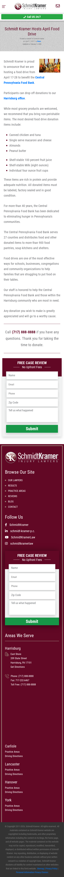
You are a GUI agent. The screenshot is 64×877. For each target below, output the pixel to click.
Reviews (12, 496)
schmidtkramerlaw (21, 543)
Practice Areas (16, 490)
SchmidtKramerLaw (23, 537)
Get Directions (18, 666)
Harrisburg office (14, 98)
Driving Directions (14, 756)
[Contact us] (58, 6)
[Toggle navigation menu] (4, 6)
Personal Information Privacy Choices (32, 872)
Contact (13, 506)
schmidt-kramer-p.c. (22, 531)
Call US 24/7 (34, 16)
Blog (11, 501)
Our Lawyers (15, 480)
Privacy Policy (51, 868)
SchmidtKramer (18, 525)
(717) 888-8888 (23, 332)
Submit (32, 428)
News (39, 41)
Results (12, 485)
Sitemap (40, 868)
